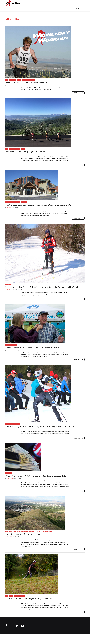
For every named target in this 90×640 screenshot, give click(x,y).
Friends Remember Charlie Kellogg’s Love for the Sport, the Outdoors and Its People (42, 287)
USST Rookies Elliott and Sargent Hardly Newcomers (28, 598)
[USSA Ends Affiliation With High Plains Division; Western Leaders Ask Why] (45, 185)
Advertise (67, 631)
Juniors (18, 202)
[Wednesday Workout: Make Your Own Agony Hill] (45, 52)
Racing (29, 9)
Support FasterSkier (67, 9)
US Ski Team (13, 423)
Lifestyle (51, 9)
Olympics (17, 9)
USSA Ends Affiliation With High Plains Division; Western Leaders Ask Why (38, 205)
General (14, 202)
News (23, 9)
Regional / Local (26, 531)
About (58, 9)
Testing (36, 531)
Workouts (50, 531)
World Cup (18, 423)
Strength (32, 531)
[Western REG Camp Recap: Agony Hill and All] (45, 122)
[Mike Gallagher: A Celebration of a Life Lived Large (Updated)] (45, 323)
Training (40, 531)
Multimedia (44, 9)
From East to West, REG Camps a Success (23, 534)
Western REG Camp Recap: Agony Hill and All (25, 151)
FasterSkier (9, 85)
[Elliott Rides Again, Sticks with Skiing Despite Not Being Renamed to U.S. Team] (45, 393)
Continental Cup (9, 202)
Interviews (8, 423)
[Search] (84, 8)
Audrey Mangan (10, 478)
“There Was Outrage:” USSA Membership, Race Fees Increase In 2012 (35, 475)
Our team (61, 631)
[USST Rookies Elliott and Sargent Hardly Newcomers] (45, 574)
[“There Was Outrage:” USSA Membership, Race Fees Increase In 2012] (45, 457)
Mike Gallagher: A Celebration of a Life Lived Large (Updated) (32, 347)
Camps (7, 531)
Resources (36, 9)
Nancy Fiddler (9, 350)
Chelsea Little (9, 207)
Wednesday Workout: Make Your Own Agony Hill (26, 82)
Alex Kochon (9, 428)
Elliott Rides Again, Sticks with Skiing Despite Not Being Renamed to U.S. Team (40, 426)
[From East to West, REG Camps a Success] (45, 513)
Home (10, 9)
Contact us (82, 631)
